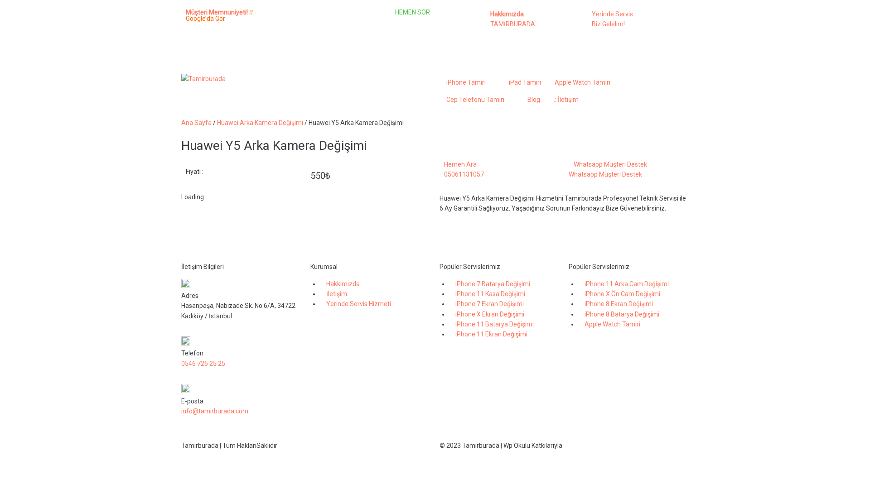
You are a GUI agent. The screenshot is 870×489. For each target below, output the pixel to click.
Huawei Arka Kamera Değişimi (260, 122)
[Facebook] (298, 20)
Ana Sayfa (196, 122)
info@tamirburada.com (214, 411)
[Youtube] (298, 45)
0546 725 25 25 (203, 363)
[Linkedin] (346, 20)
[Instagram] (322, 20)
